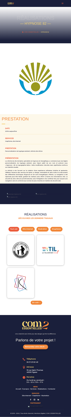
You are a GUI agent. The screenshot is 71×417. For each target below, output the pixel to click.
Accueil (18, 389)
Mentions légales (39, 413)
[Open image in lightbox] (17, 255)
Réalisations (42, 389)
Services (33, 389)
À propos (25, 389)
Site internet (26, 395)
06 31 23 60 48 (32, 362)
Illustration (45, 395)
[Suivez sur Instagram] (34, 399)
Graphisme (36, 395)
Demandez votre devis (35, 347)
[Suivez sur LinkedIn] (38, 399)
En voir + (36, 303)
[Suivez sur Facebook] (30, 399)
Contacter (51, 389)
